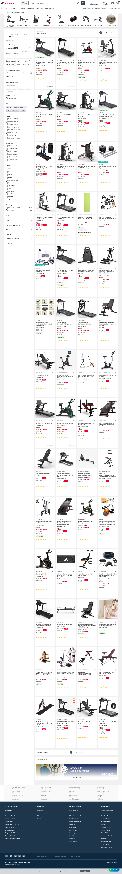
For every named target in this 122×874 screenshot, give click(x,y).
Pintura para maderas (73, 796)
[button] (57, 3)
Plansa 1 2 (99, 796)
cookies (75, 871)
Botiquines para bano (73, 795)
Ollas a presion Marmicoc (46, 792)
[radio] (36, 79)
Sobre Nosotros (73, 810)
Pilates (23, 110)
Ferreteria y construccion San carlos (75, 788)
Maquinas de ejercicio (19, 107)
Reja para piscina (44, 796)
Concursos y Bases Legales (12, 838)
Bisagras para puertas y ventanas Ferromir (75, 792)
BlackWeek (72, 835)
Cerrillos (8, 88)
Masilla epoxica (44, 788)
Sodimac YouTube (106, 841)
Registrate (40, 810)
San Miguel (20, 88)
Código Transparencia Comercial (78, 816)
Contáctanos (8, 810)
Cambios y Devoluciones (12, 816)
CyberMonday (73, 830)
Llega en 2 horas (10, 64)
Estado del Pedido (10, 830)
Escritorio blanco (15, 794)
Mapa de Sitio (73, 841)
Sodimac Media (105, 821)
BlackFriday (72, 838)
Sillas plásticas (100, 799)
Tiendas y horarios (10, 818)
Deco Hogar (39, 8)
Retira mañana (9, 76)
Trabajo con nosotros (75, 821)
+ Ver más (11, 199)
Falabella (103, 824)
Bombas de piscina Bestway (46, 798)
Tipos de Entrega (49, 8)
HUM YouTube (105, 844)
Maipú (14, 88)
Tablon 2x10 (71, 791)
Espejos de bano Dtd (45, 799)
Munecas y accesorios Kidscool (75, 790)
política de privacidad (65, 871)
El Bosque (28, 88)
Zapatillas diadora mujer (74, 799)
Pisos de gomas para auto (74, 798)
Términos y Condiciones (43, 856)
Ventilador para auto (16, 799)
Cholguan (99, 798)
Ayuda (39, 818)
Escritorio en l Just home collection (103, 790)
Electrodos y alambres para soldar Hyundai (18, 796)
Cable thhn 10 (43, 795)
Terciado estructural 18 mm (17, 795)
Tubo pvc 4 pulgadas (16, 791)
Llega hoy (18, 64)
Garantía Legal (9, 821)
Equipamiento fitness (12, 110)
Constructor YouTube (107, 847)
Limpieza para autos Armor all (103, 791)
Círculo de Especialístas (107, 816)
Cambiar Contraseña (43, 813)
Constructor (31, 8)
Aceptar (85, 871)
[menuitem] (86, 8)
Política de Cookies (74, 856)
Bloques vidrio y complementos (103, 794)
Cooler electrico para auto (46, 791)
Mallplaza (104, 838)
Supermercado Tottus (107, 835)
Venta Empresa (73, 813)
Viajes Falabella (105, 830)
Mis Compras (41, 816)
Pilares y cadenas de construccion (18, 788)
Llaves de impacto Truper (74, 794)
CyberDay (72, 833)
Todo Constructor (74, 818)
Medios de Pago (9, 813)
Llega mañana (26, 64)
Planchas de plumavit (45, 790)
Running (8, 107)
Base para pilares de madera (74, 787)
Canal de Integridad (10, 835)
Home (8, 12)
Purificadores (14, 798)
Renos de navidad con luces (17, 790)
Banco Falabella (105, 833)
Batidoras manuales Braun (46, 787)
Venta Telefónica (73, 827)
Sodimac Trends (105, 818)
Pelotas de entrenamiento (46, 794)
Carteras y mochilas (101, 788)
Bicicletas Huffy (100, 787)
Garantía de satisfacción (12, 824)
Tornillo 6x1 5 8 (100, 795)
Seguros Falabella (106, 827)
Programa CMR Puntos (11, 833)
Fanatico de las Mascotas (108, 813)
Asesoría (23, 8)
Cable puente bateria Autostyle (18, 787)
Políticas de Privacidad (59, 856)
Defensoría (72, 824)
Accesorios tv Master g (101, 792)
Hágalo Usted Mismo (107, 810)
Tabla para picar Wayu (16, 792)
